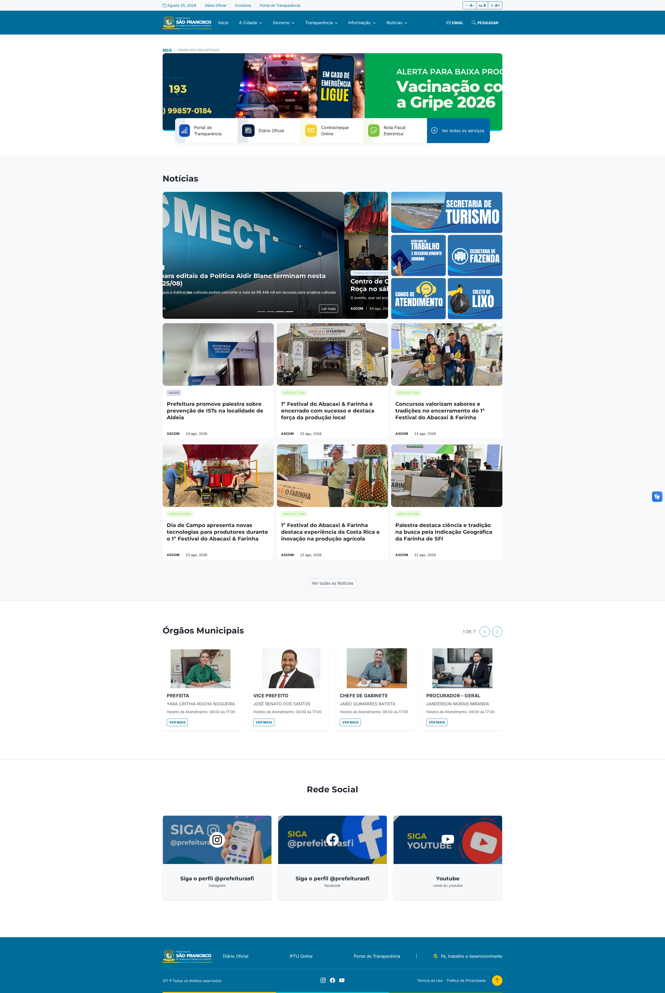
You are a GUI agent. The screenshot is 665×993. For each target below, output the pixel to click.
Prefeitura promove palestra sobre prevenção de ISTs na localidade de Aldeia (215, 411)
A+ (497, 5)
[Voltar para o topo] (497, 980)
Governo (281, 22)
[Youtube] (342, 980)
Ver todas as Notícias (332, 583)
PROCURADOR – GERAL (453, 695)
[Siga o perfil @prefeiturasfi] (323, 980)
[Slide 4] (289, 312)
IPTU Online (301, 956)
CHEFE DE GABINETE (364, 695)
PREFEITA (178, 695)
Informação (359, 22)
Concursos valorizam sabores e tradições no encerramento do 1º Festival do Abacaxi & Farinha (440, 411)
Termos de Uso (430, 980)
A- (472, 5)
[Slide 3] (280, 312)
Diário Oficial (215, 5)
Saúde (174, 393)
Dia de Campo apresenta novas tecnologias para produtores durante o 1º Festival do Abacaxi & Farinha (217, 532)
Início (223, 22)
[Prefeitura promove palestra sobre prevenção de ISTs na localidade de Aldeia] (218, 354)
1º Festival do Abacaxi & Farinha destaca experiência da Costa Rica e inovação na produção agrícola (330, 532)
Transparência (319, 22)
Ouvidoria (243, 5)
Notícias (394, 22)
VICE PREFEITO (270, 695)
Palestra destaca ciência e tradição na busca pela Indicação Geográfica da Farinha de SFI (443, 532)
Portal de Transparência (280, 5)
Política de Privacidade (466, 980)
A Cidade (248, 22)
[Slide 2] (271, 312)
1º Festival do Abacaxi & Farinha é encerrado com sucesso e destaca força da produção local (327, 411)
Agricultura (294, 393)
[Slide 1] (261, 312)
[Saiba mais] (446, 212)
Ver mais (177, 722)
